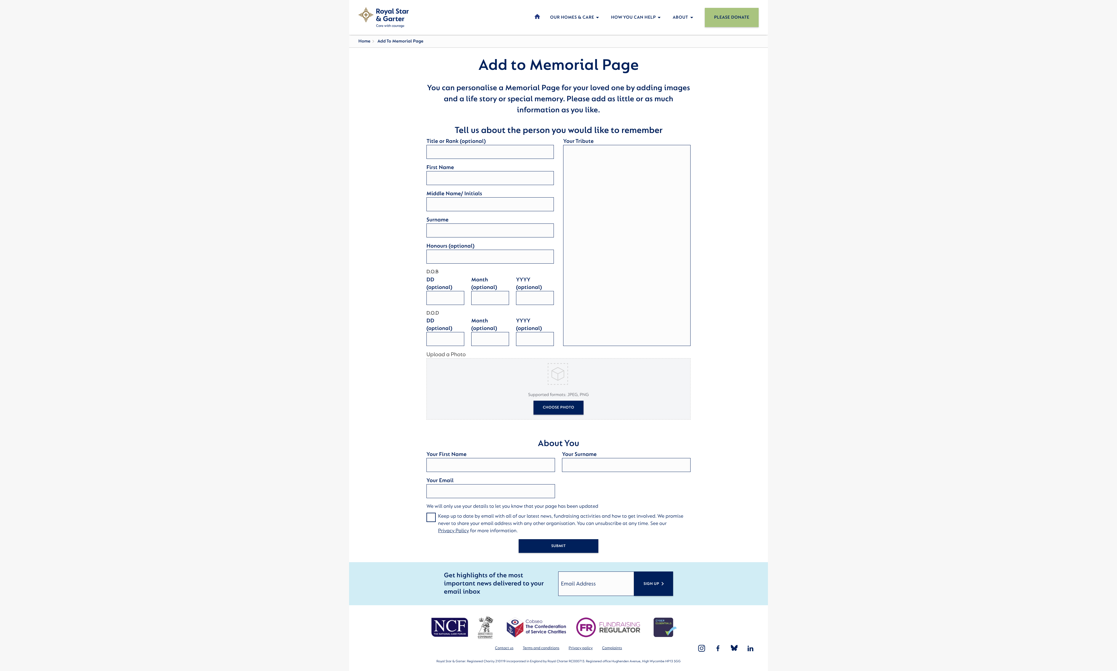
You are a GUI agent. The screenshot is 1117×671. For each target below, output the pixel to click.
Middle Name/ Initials (454, 193)
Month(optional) (484, 283)
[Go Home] (383, 17)
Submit (558, 546)
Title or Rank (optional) (456, 141)
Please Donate (731, 17)
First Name (440, 167)
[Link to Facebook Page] (718, 648)
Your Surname (579, 454)
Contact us (504, 648)
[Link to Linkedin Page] (750, 648)
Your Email (439, 480)
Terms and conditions (541, 648)
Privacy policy (581, 648)
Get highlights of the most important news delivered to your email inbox (494, 583)
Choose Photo (558, 407)
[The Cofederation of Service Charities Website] (536, 627)
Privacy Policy (453, 531)
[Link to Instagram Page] (701, 648)
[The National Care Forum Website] (450, 627)
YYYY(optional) (529, 283)
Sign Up (651, 583)
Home (364, 41)
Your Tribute (578, 141)
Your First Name (446, 454)
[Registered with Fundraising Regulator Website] (608, 627)
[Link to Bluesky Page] (734, 648)
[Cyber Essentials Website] (665, 627)
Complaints (612, 648)
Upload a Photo (446, 354)
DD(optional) (439, 283)
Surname (437, 219)
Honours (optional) (450, 245)
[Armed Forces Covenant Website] (485, 627)
